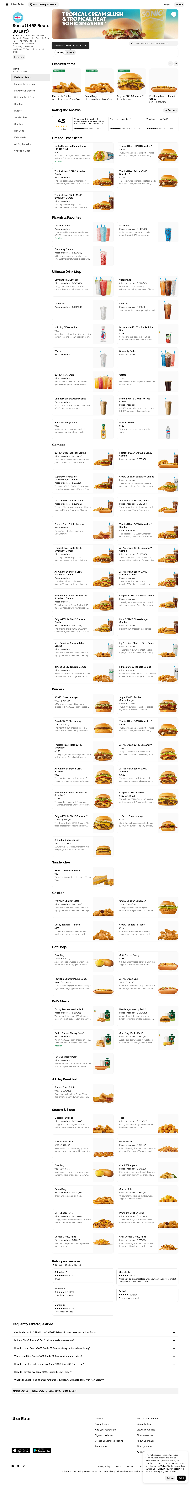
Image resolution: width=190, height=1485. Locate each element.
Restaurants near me (148, 1418)
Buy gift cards (102, 1424)
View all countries (146, 1429)
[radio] (60, 52)
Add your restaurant (105, 1429)
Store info (19, 57)
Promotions (101, 1446)
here (174, 1472)
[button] (95, 1332)
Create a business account (109, 1441)
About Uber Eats (145, 1441)
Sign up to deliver (104, 1435)
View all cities (144, 1424)
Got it (181, 1478)
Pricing (130, 1466)
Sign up (179, 4)
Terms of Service (132, 1471)
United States (20, 1391)
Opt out (170, 1478)
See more (172, 110)
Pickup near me (145, 1435)
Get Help (99, 1418)
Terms (119, 1466)
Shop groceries (144, 1446)
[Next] (175, 63)
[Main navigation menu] (7, 4)
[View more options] (173, 14)
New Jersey (38, 1391)
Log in (167, 4)
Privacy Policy (104, 1466)
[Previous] (170, 63)
